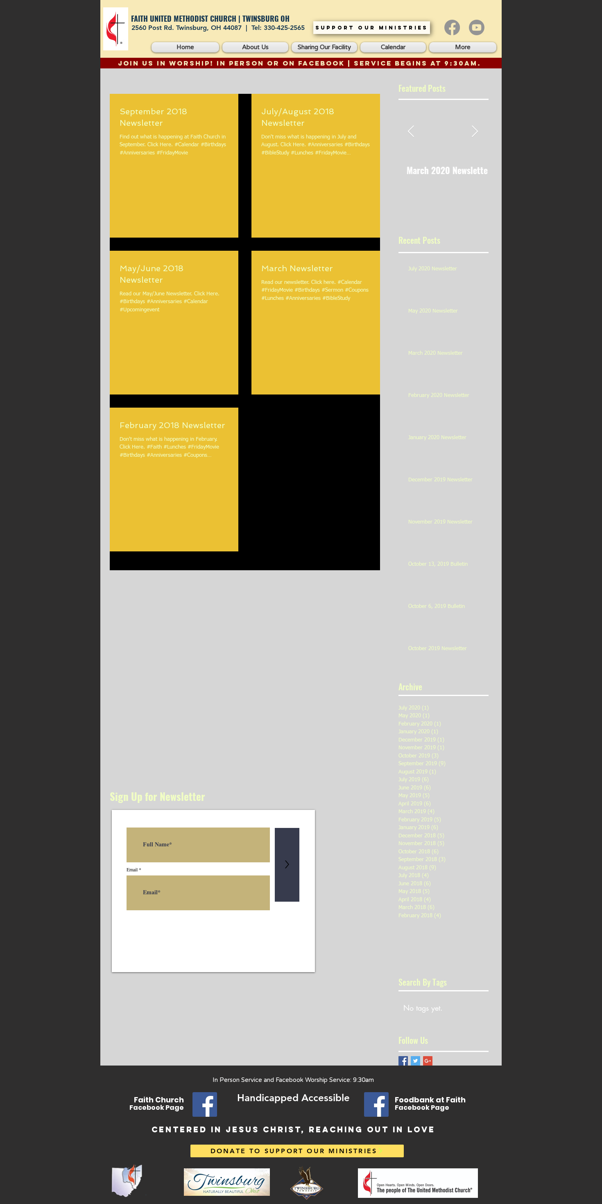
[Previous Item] (410, 131)
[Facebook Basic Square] (403, 1061)
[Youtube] (476, 27)
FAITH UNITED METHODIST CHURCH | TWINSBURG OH (210, 18)
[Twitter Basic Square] (415, 1061)
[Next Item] (474, 131)
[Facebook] (452, 27)
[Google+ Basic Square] (427, 1061)
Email (132, 869)
